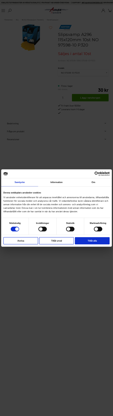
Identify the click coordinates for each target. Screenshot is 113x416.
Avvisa (20, 240)
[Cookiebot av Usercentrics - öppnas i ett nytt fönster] (97, 174)
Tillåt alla (92, 240)
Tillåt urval (56, 240)
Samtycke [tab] (20, 182)
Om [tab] (93, 182)
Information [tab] (56, 182)
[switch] (42, 229)
